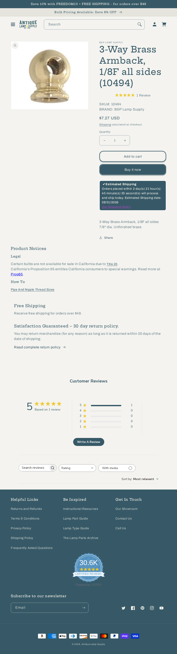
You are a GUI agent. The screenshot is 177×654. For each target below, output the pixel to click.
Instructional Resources (80, 508)
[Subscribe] (83, 608)
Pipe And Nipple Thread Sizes (32, 289)
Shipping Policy (22, 538)
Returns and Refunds (26, 508)
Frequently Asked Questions (32, 548)
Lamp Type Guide (76, 528)
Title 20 (112, 264)
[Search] (139, 24)
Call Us (120, 528)
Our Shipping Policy (116, 207)
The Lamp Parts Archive (80, 538)
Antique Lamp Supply (93, 644)
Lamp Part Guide (75, 518)
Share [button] (108, 237)
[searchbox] (34, 467)
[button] (13, 24)
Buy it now (133, 169)
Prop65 (17, 274)
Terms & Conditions (25, 518)
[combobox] (94, 24)
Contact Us (123, 518)
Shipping (105, 124)
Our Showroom (126, 508)
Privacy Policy (21, 528)
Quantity (105, 131)
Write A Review (88, 442)
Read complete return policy (37, 347)
